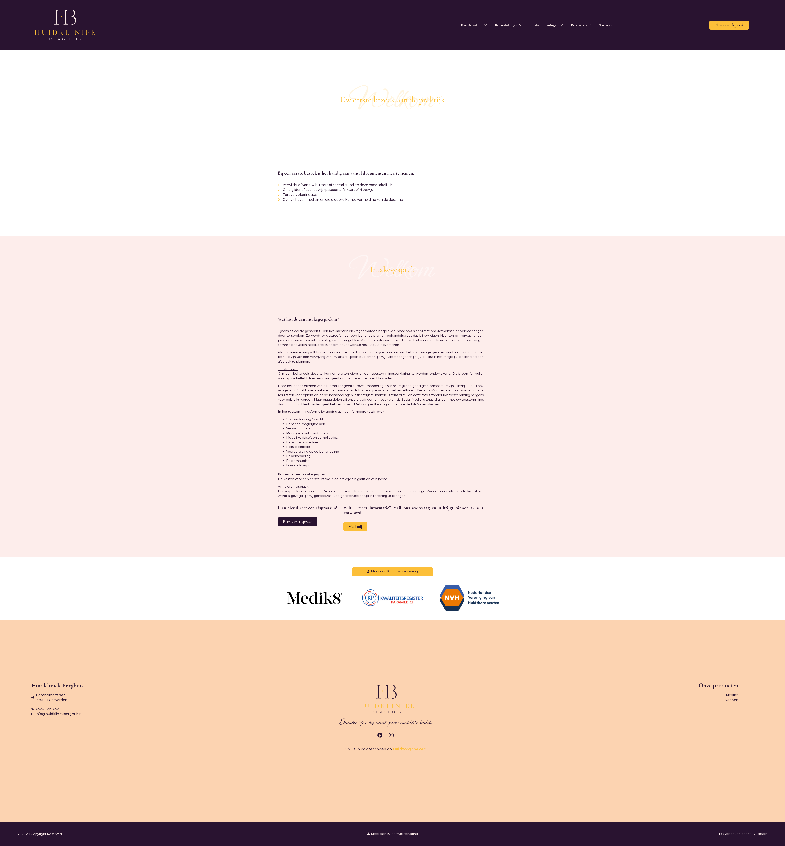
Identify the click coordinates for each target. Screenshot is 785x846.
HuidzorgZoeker (409, 749)
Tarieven (605, 25)
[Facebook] (380, 735)
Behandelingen (506, 25)
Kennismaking (471, 25)
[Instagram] (391, 735)
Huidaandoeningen (544, 25)
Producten (579, 25)
